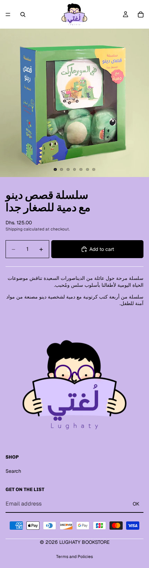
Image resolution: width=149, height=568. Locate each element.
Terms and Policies (74, 556)
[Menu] (8, 14)
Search (13, 471)
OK (136, 504)
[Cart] (140, 14)
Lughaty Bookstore (84, 542)
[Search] (22, 14)
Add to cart (101, 249)
